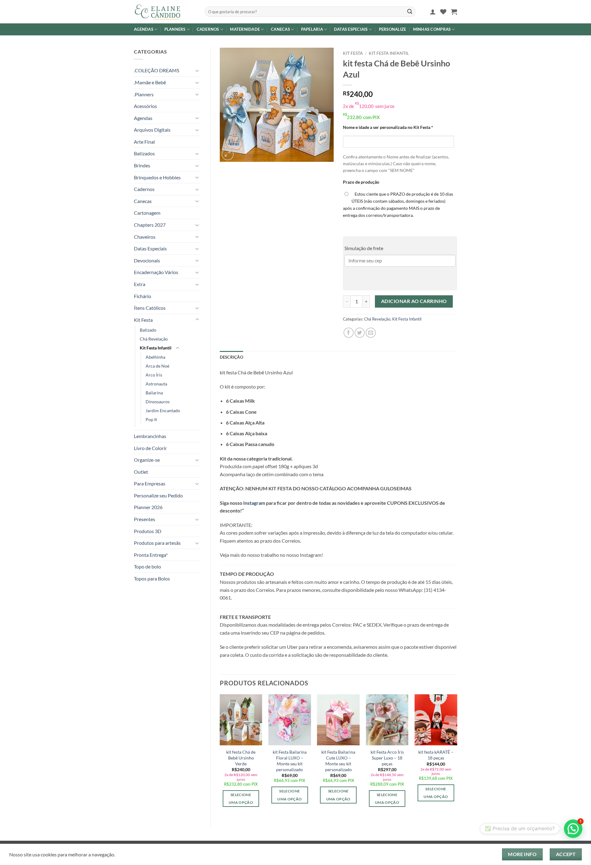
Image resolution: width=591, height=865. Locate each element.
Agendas (143, 29)
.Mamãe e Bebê (150, 82)
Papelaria (312, 29)
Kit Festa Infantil (155, 347)
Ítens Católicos (150, 308)
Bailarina (154, 392)
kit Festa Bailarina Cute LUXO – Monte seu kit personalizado (338, 760)
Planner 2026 (148, 507)
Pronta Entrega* (151, 555)
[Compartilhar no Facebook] (349, 333)
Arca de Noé (157, 366)
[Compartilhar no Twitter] (360, 333)
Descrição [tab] (231, 357)
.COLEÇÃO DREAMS (156, 70)
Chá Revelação (154, 338)
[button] (433, 11)
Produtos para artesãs (157, 543)
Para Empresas (149, 483)
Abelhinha (155, 357)
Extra (139, 284)
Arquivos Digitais (152, 130)
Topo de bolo (147, 566)
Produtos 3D (147, 531)
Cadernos (208, 29)
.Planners (144, 94)
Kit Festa (143, 320)
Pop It (151, 419)
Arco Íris (154, 374)
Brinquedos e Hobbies (157, 177)
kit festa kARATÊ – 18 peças (435, 754)
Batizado (148, 330)
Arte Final (144, 142)
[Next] (456, 756)
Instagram (253, 503)
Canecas (280, 29)
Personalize (392, 29)
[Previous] (220, 756)
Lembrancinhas (150, 436)
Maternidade (245, 29)
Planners (175, 29)
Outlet (141, 472)
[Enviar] (409, 11)
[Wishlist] (443, 11)
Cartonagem (147, 213)
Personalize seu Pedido (158, 495)
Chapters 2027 (150, 225)
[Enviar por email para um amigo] (371, 333)
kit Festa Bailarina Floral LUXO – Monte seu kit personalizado (290, 760)
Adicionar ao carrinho (414, 301)
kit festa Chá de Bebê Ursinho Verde (240, 757)
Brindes (142, 165)
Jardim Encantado (163, 410)
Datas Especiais (351, 29)
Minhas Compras (432, 29)
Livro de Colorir (150, 448)
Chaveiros (144, 237)
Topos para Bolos (152, 578)
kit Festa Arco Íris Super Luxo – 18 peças (387, 757)
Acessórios (145, 106)
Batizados (144, 153)
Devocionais (147, 260)
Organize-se (147, 460)
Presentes (144, 519)
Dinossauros (158, 401)
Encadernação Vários (156, 272)
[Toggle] (197, 70)
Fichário (142, 296)
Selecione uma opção (241, 798)
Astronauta (156, 383)
